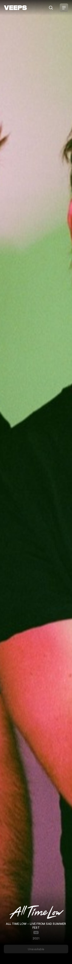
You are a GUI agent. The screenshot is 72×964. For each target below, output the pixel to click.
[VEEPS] (15, 7)
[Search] (51, 7)
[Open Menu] (64, 7)
